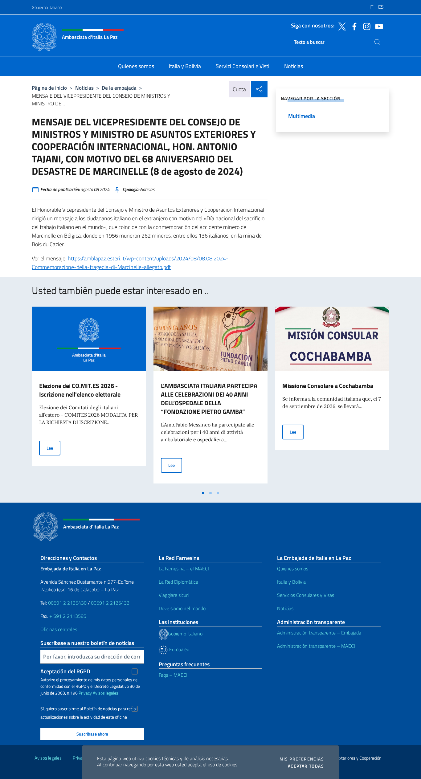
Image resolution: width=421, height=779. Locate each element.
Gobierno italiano (47, 7)
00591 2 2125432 (110, 602)
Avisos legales (105, 693)
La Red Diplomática (178, 581)
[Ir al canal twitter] (340, 26)
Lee (53, 447)
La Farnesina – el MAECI (184, 568)
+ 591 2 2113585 (67, 616)
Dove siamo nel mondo (182, 608)
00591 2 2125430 (67, 602)
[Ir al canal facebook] (353, 26)
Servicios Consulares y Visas (305, 595)
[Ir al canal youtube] (377, 26)
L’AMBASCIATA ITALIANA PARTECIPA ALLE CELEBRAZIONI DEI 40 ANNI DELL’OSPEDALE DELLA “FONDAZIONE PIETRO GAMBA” (209, 398)
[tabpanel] (89, 397)
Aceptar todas (306, 766)
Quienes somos (292, 568)
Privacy (85, 693)
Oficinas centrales (58, 629)
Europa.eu (178, 649)
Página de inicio (49, 88)
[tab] (203, 493)
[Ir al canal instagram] (365, 26)
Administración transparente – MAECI (316, 646)
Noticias (84, 88)
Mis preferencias (302, 759)
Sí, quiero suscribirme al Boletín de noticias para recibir (89, 708)
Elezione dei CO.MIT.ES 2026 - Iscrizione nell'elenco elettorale (80, 390)
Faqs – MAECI (173, 675)
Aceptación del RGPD (65, 671)
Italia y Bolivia (291, 581)
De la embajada (119, 88)
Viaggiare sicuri (174, 595)
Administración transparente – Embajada (319, 632)
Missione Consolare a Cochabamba (327, 385)
